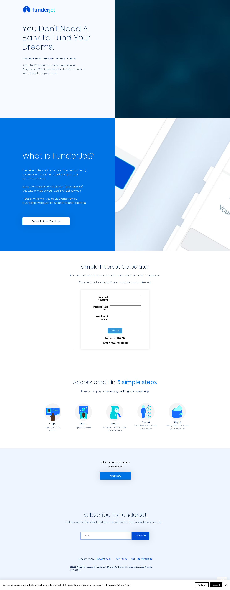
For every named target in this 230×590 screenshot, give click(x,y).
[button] (46, 221)
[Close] (226, 584)
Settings (202, 585)
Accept (216, 585)
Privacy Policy (123, 585)
